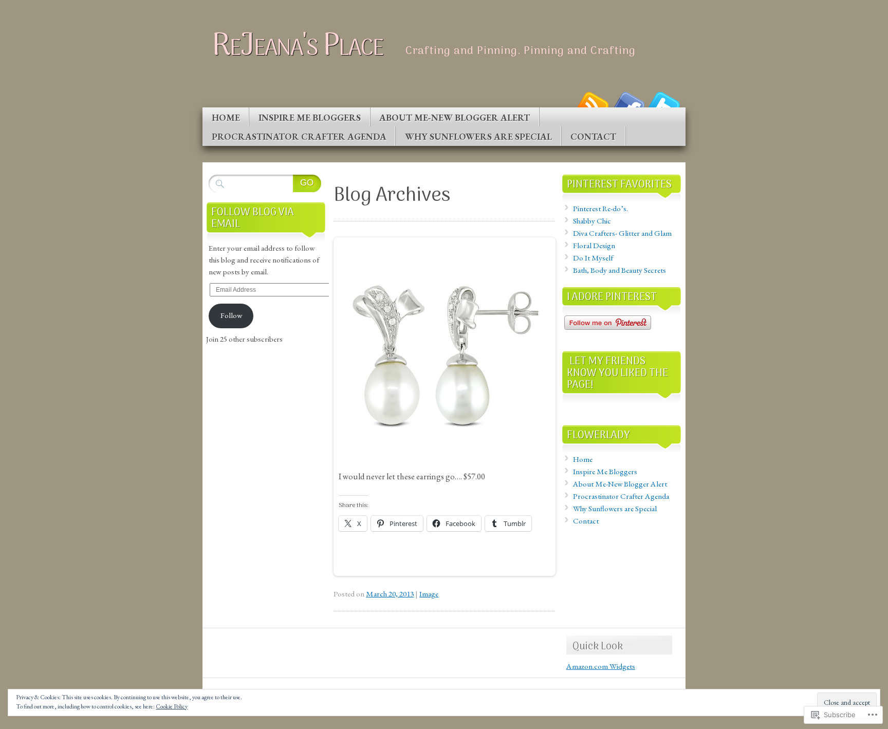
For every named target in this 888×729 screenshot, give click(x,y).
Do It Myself (593, 258)
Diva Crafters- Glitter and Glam (622, 233)
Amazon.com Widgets (600, 666)
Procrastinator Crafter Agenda (299, 136)
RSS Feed (592, 103)
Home (226, 117)
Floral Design (594, 245)
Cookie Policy (172, 706)
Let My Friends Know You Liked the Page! (617, 373)
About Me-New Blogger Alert (454, 117)
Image (428, 594)
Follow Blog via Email (252, 218)
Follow (231, 315)
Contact (593, 136)
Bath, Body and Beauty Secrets (619, 270)
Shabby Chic (592, 221)
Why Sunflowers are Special (478, 136)
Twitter (663, 103)
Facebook (628, 103)
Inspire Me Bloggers (309, 117)
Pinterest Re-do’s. (600, 208)
